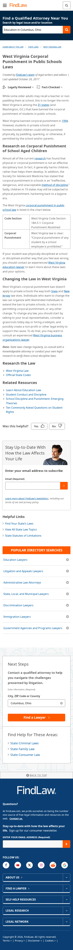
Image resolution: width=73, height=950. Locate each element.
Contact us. (16, 818)
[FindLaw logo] (19, 5)
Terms (6, 940)
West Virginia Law (52, 47)
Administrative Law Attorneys (22, 582)
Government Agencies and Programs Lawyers (32, 628)
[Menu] (4, 5)
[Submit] (64, 486)
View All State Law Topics (21, 529)
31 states (43, 105)
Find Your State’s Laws (19, 523)
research (40, 158)
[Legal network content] (66, 921)
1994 (65, 121)
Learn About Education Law (23, 390)
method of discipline (55, 185)
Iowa (54, 291)
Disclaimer (34, 940)
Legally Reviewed (19, 87)
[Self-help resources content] (66, 899)
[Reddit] (53, 865)
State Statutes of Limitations (23, 535)
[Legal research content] (66, 910)
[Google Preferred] (64, 865)
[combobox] (36, 703)
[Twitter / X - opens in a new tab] (29, 865)
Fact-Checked (50, 87)
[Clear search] (61, 703)
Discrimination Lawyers (18, 605)
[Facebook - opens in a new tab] (6, 865)
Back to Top (38, 775)
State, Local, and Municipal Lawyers (26, 594)
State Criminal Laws (24, 743)
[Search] (66, 5)
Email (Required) (15, 479)
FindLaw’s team (25, 75)
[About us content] (66, 877)
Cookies (49, 940)
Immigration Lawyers (17, 617)
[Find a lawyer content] (66, 888)
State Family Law (22, 749)
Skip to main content (36, 4)
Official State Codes (18, 375)
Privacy (19, 940)
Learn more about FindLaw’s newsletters (26, 498)
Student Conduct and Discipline (26, 394)
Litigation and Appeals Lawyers (23, 571)
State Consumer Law (25, 755)
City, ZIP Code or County (24, 696)
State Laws (33, 47)
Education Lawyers (15, 560)
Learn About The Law (13, 47)
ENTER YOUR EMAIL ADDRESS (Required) (26, 837)
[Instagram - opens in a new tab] (41, 865)
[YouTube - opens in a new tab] (17, 865)
